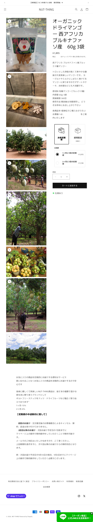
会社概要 (46, 487)
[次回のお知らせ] (88, 2)
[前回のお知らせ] (4, 2)
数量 (54, 172)
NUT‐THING (15, 516)
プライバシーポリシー (40, 481)
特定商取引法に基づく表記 (18, 481)
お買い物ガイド (58, 481)
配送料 (58, 56)
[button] (5, 9)
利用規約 (70, 481)
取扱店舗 (79, 481)
